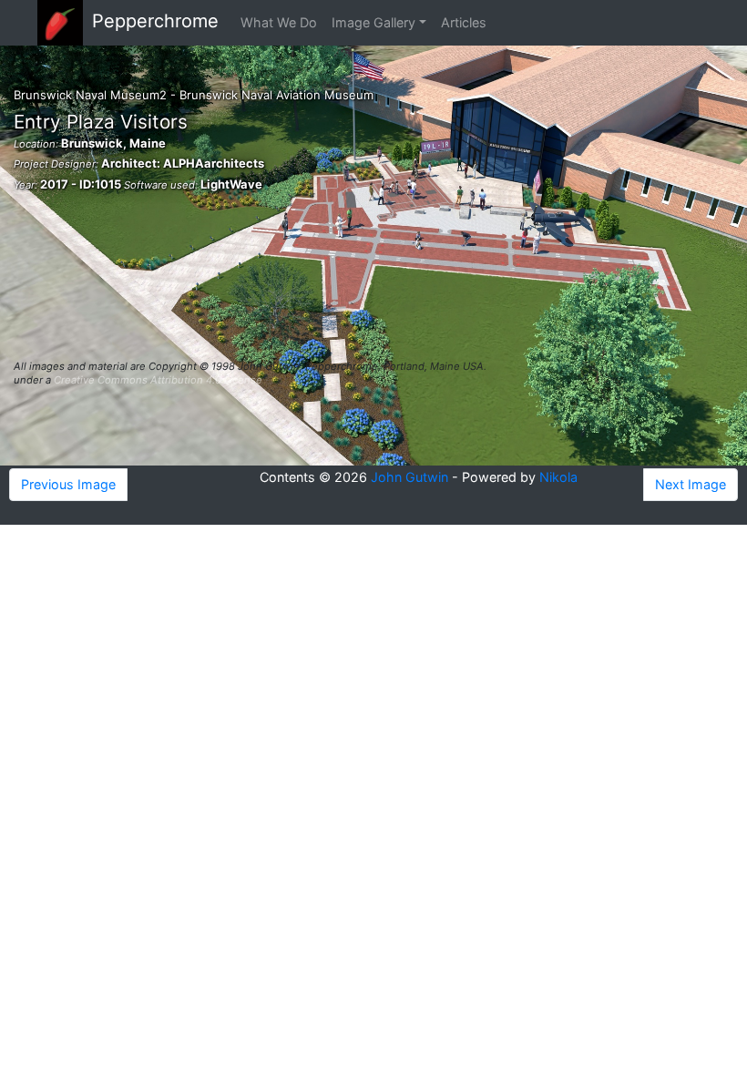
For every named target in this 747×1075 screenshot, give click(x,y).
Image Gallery (373, 22)
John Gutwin (409, 477)
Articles (463, 22)
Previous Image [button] (68, 484)
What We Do (278, 22)
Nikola (558, 477)
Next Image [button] (690, 484)
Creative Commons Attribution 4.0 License (158, 380)
